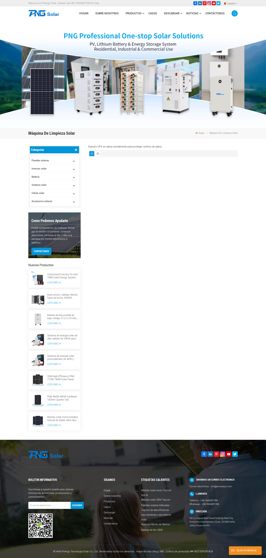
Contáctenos (215, 13)
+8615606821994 (209, 500)
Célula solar (38, 193)
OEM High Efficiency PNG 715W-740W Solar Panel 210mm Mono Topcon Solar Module (62, 378)
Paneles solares (40, 160)
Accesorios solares (42, 201)
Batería (35, 176)
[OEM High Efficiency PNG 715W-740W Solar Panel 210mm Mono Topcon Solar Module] (38, 380)
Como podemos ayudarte (49, 221)
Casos (152, 13)
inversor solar (39, 168)
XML (162, 551)
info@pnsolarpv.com (221, 486)
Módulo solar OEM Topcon (155, 499)
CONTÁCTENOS (41, 251)
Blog (155, 551)
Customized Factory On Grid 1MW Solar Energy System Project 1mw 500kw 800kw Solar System (62, 276)
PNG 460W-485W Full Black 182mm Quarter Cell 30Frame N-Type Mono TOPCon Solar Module (62, 398)
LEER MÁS (53, 282)
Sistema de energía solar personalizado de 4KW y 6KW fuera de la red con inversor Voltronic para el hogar (60, 358)
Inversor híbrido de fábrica (155, 524)
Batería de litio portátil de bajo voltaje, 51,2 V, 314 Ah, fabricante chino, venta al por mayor (62, 317)
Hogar (107, 490)
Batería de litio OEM (151, 529)
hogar (83, 13)
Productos (133, 13)
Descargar (171, 13)
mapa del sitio (144, 551)
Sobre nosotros (107, 13)
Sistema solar (39, 184)
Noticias (192, 13)
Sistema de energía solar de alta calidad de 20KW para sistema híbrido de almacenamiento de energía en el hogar (62, 337)
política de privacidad (177, 551)
